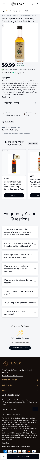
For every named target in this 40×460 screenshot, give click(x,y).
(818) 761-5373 (11, 130)
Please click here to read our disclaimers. (16, 446)
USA (27, 115)
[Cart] (37, 4)
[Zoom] (2, 25)
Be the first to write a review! (20, 348)
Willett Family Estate (13, 115)
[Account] (32, 4)
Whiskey (15, 15)
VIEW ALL (32, 143)
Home (3, 15)
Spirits (9, 15)
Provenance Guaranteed (27, 69)
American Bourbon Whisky (28, 15)
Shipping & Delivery (11, 103)
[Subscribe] (35, 409)
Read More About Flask (12, 376)
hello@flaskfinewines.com (21, 134)
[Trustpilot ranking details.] (23, 72)
